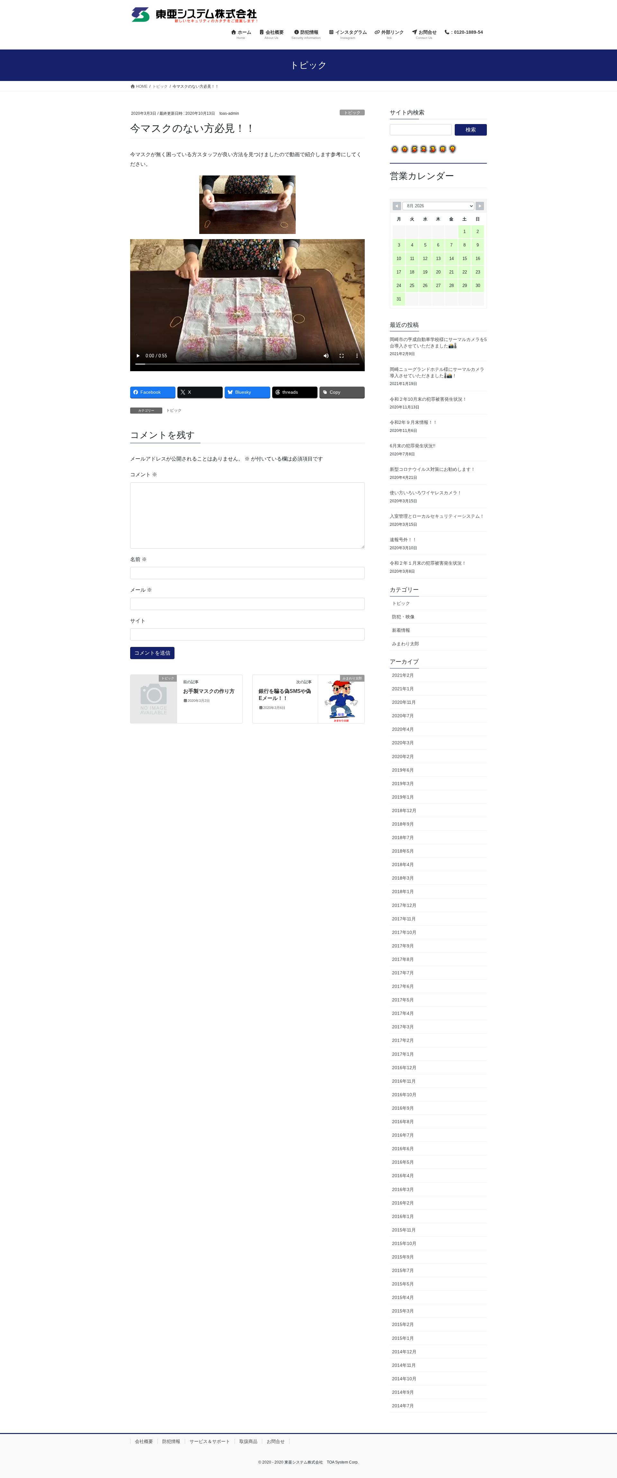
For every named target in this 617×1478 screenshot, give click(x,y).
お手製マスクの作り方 (209, 691)
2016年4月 (403, 1175)
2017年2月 (403, 1040)
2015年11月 (404, 1229)
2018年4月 (403, 864)
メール (141, 590)
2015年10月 (404, 1243)
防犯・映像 (403, 616)
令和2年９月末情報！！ (413, 422)
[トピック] (153, 688)
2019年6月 (403, 770)
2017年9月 (403, 945)
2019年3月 (403, 783)
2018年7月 (403, 837)
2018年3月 (403, 878)
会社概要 (144, 1441)
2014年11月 (404, 1365)
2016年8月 (403, 1121)
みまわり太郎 (405, 643)
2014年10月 (404, 1378)
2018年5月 (403, 851)
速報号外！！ (403, 539)
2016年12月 (404, 1067)
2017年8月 (403, 959)
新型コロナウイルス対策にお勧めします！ (432, 469)
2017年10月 (404, 932)
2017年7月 (403, 972)
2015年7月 (403, 1270)
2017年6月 (403, 986)
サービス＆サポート (210, 1441)
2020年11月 (404, 702)
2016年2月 (403, 1202)
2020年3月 (403, 742)
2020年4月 (403, 729)
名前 (138, 559)
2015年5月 (403, 1283)
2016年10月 (404, 1094)
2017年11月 (404, 918)
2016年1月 (403, 1216)
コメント (143, 474)
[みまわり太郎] (341, 698)
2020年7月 (403, 715)
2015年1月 (403, 1338)
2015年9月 (403, 1256)
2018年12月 (404, 810)
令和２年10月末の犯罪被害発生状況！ (428, 399)
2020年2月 (403, 756)
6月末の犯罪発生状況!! (412, 445)
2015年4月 (403, 1297)
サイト (138, 620)
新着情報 (401, 630)
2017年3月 (403, 1026)
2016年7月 (403, 1135)
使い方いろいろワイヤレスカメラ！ (426, 492)
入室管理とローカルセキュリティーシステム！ (437, 516)
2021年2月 (403, 675)
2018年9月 (403, 824)
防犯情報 (171, 1441)
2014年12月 (404, 1351)
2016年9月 (403, 1108)
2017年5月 (403, 999)
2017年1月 (403, 1054)
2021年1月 (403, 688)
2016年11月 (404, 1081)
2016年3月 (403, 1189)
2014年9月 (403, 1392)
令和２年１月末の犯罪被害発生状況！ (428, 563)
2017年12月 (404, 905)
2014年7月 (403, 1405)
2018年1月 (403, 891)
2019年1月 (403, 797)
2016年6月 (403, 1148)
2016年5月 (403, 1162)
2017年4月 (403, 1013)
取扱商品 (248, 1441)
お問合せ (276, 1441)
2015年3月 (403, 1310)
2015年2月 (403, 1324)
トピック (352, 112)
